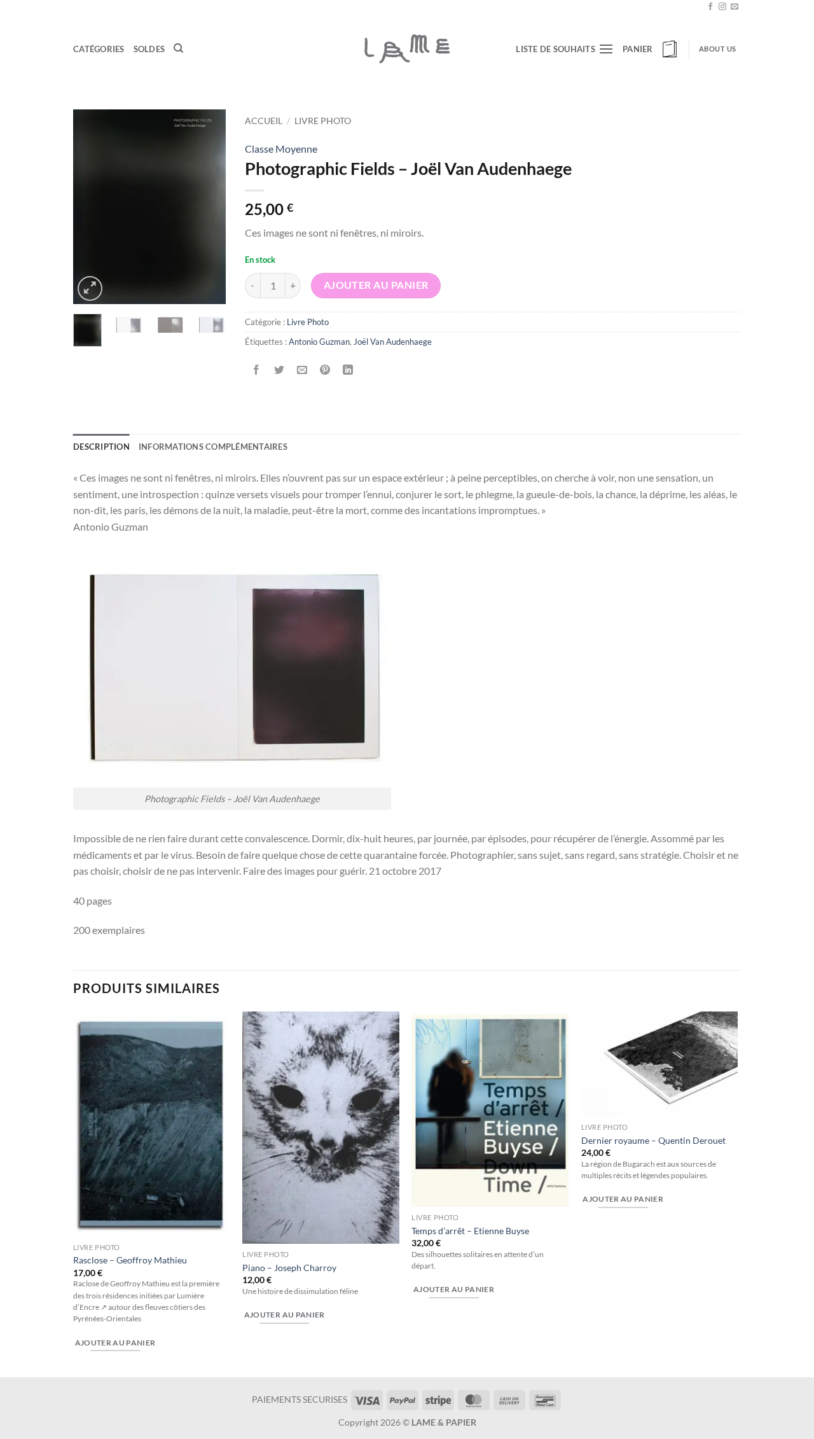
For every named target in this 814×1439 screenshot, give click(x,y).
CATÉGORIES (99, 49)
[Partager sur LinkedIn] (348, 370)
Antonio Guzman (319, 342)
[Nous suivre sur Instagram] (722, 7)
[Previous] (92, 206)
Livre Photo (322, 121)
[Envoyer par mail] (302, 370)
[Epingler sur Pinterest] (325, 370)
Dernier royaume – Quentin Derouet (653, 1140)
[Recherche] (178, 48)
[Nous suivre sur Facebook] (710, 7)
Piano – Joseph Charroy (289, 1267)
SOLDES (149, 49)
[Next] (206, 206)
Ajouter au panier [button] (115, 1342)
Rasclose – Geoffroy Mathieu (130, 1260)
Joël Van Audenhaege (393, 342)
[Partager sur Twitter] (279, 370)
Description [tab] (101, 446)
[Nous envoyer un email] (734, 7)
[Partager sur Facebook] (256, 370)
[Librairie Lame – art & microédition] (407, 48)
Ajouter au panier (376, 285)
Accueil (263, 121)
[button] (651, 49)
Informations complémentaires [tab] (213, 446)
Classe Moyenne (281, 149)
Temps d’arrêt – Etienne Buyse (470, 1230)
